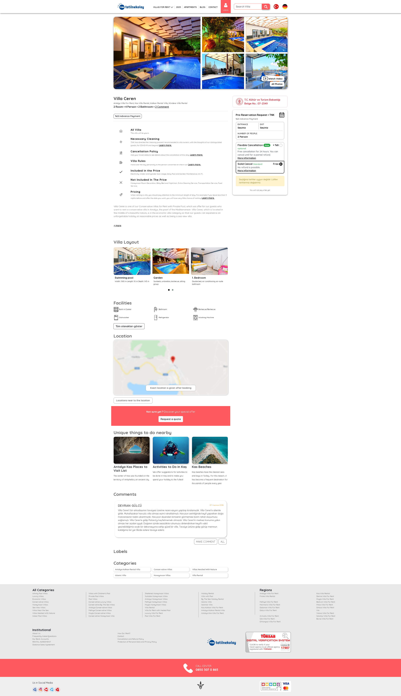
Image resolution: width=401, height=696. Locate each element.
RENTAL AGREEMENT (41, 642)
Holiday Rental (207, 593)
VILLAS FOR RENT (161, 7)
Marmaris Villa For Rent (270, 604)
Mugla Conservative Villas (100, 613)
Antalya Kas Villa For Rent (212, 613)
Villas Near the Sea (40, 610)
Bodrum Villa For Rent (325, 602)
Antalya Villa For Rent (269, 593)
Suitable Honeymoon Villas (156, 596)
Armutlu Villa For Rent (269, 616)
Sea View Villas (38, 607)
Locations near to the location (133, 400)
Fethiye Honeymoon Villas (156, 602)
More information (247, 158)
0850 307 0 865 (207, 670)
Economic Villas (39, 599)
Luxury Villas (38, 596)
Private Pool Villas (96, 596)
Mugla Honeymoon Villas (155, 604)
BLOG (202, 7)
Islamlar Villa (207, 604)
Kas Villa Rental (323, 593)
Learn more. (165, 145)
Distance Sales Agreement (43, 644)
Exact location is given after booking (170, 388)
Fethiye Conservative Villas (100, 610)
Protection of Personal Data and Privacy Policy (137, 642)
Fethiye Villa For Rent (269, 602)
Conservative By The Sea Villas (102, 604)
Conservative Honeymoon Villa (102, 616)
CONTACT (213, 7)
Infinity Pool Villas (39, 593)
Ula (317, 610)
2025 (178, 7)
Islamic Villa (120, 575)
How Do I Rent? (124, 633)
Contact (121, 636)
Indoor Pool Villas (39, 616)
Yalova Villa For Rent (325, 613)
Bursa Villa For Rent (324, 619)
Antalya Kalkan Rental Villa (127, 569)
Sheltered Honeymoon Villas (157, 593)
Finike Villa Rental (267, 596)
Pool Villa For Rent (152, 616)
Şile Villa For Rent (267, 619)
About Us (36, 633)
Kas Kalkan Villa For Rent (212, 607)
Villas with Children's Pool (99, 593)
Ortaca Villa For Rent (325, 607)
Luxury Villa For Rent (154, 613)
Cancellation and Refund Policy (131, 639)
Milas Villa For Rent (324, 604)
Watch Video (275, 78)
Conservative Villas (163, 569)
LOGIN (225, 10)
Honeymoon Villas (162, 575)
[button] (169, 289)
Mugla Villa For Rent (325, 599)
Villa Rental (197, 575)
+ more (117, 225)
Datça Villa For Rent (268, 610)
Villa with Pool (207, 596)
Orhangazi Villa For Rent (270, 621)
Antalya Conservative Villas (100, 607)
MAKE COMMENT (205, 541)
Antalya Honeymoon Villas (156, 599)
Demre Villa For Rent (325, 596)
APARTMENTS (190, 7)
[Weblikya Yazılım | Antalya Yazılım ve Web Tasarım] (200, 684)
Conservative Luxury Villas (100, 602)
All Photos (277, 84)
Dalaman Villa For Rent (269, 607)
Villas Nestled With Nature (204, 569)
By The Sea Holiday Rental (212, 599)
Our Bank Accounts (40, 639)
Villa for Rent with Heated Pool (157, 610)
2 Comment (162, 106)
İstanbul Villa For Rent (325, 616)
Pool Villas (93, 599)
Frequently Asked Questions (44, 636)
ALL (223, 541)
